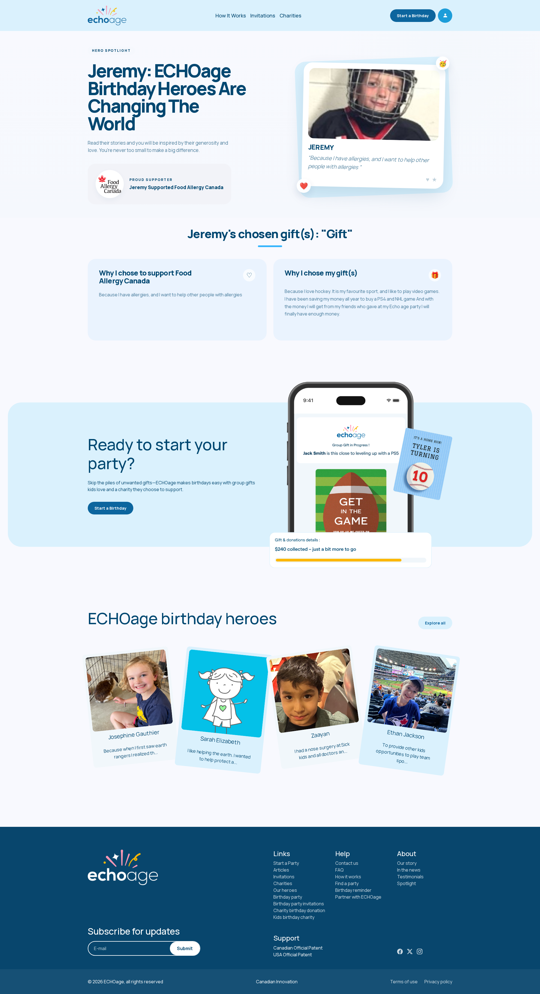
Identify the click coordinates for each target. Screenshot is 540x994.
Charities (290, 15)
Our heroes (285, 890)
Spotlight (406, 883)
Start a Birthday (413, 15)
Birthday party (287, 897)
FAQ (339, 870)
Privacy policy (438, 982)
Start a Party (286, 863)
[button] (445, 15)
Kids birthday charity (293, 917)
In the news (408, 870)
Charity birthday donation (299, 910)
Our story (407, 863)
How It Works (230, 15)
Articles (281, 870)
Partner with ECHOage (358, 897)
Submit (185, 948)
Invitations (262, 15)
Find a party (347, 883)
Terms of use (404, 982)
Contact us (346, 863)
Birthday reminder (353, 890)
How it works (348, 877)
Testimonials (410, 877)
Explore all (435, 623)
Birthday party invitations (298, 904)
